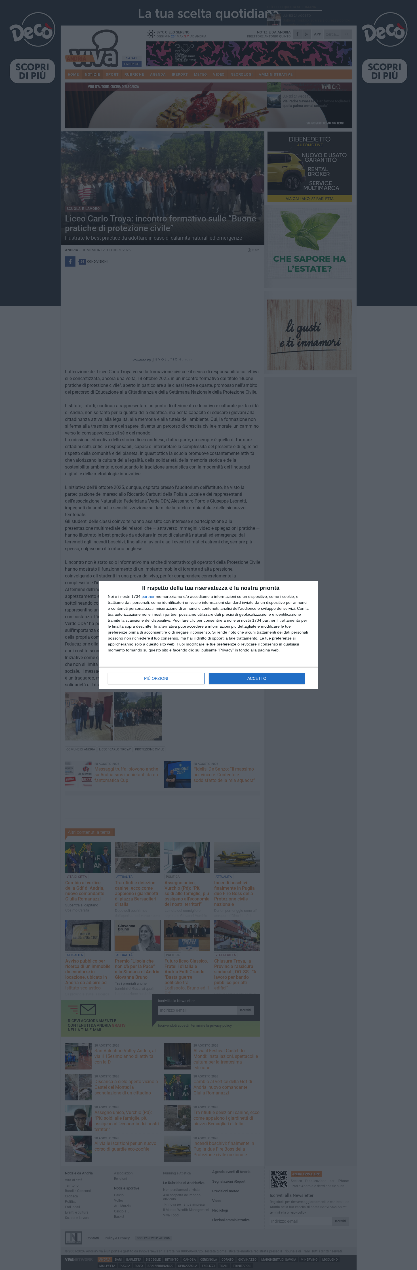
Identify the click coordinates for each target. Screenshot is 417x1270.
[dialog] (208, 635)
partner (148, 596)
